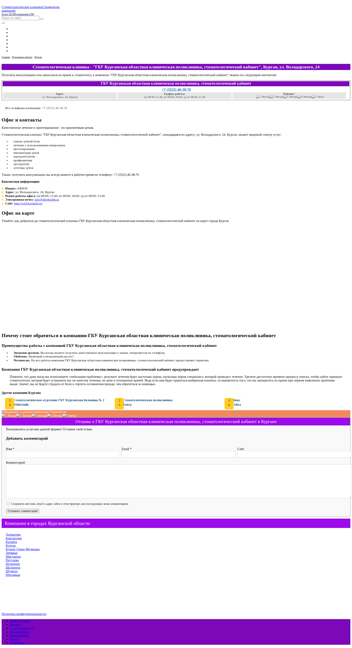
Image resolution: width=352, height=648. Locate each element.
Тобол (236, 404)
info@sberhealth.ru (47, 199)
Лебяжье (12, 553)
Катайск (11, 542)
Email (127, 449)
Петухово (12, 560)
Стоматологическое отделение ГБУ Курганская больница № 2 (58, 400)
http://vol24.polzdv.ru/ (28, 203)
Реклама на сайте (22, 600)
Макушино (13, 556)
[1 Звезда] (263, 96)
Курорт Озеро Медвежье (23, 549)
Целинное (13, 564)
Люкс (236, 400)
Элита (127, 404)
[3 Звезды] (291, 96)
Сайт (240, 449)
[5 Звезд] (318, 96)
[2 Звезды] (277, 96)
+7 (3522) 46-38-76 (176, 89)
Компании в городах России (29, 596)
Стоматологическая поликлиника (147, 400)
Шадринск (13, 567)
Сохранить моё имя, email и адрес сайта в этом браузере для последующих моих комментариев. (70, 503)
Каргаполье (14, 538)
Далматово (13, 534)
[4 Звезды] (305, 96)
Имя (10, 449)
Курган (11, 545)
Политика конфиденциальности (24, 614)
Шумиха (12, 571)
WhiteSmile (21, 404)
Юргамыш (13, 575)
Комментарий (15, 462)
